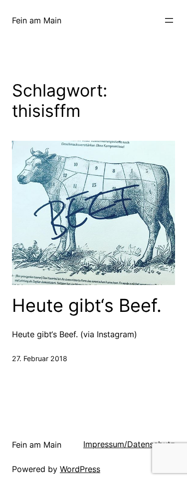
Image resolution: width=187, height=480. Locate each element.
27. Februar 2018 (39, 358)
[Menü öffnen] (169, 20)
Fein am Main (36, 20)
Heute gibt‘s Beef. (87, 305)
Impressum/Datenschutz (129, 444)
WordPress (80, 469)
